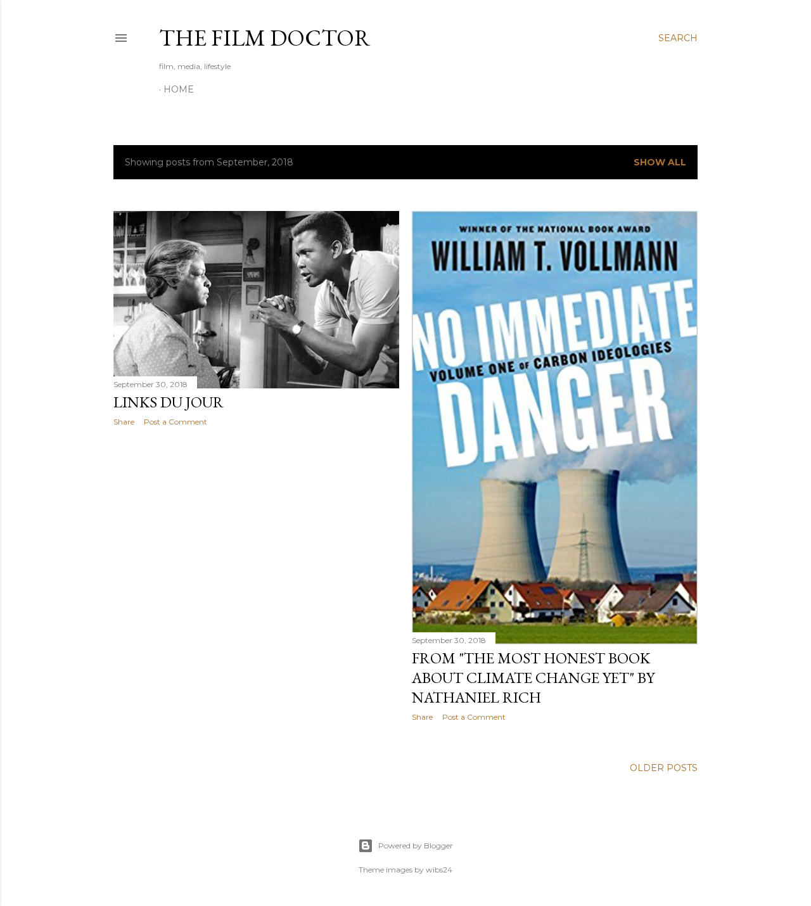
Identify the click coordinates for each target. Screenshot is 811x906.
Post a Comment (175, 421)
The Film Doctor (265, 38)
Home (178, 89)
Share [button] (123, 421)
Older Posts (664, 768)
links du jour (168, 402)
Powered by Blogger (415, 845)
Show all (660, 162)
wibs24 (439, 869)
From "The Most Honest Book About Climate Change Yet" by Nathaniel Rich (533, 677)
